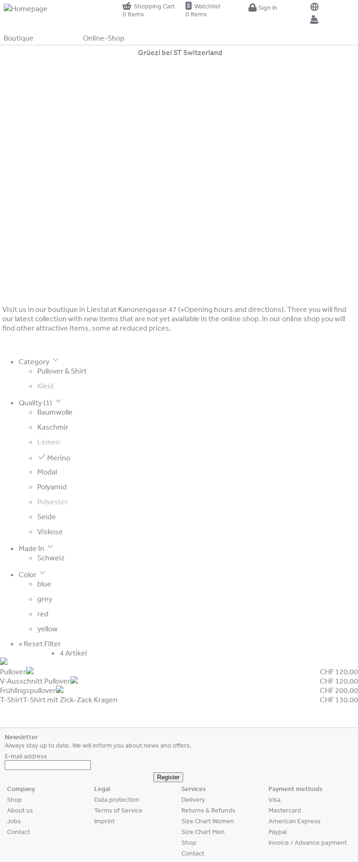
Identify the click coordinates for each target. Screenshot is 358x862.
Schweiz (51, 557)
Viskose (50, 531)
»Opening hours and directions (231, 309)
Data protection (116, 799)
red (42, 613)
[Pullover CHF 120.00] (179, 662)
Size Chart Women (207, 821)
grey (44, 598)
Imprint (104, 821)
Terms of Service (118, 810)
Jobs (14, 821)
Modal (47, 471)
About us (20, 810)
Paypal (277, 831)
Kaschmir (53, 426)
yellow (47, 628)
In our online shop (291, 318)
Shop (14, 799)
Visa (274, 799)
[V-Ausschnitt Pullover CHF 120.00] (179, 671)
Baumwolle (55, 412)
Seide (46, 516)
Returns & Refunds (208, 810)
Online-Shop (103, 37)
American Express (294, 821)
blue (44, 583)
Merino (58, 457)
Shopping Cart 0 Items (149, 10)
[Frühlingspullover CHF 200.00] (179, 680)
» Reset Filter (40, 643)
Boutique (19, 37)
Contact (18, 831)
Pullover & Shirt (62, 370)
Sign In (267, 7)
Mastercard (284, 810)
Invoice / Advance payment (307, 842)
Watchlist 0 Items (203, 10)
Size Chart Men (203, 831)
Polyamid (52, 486)
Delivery (193, 799)
